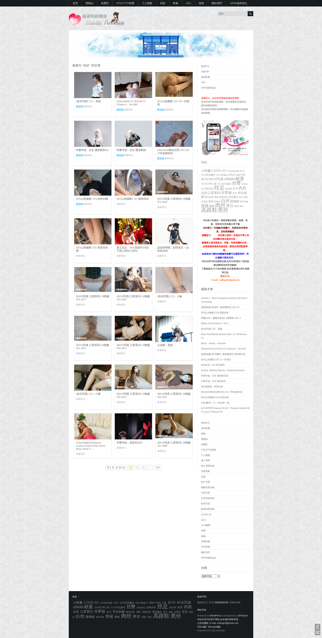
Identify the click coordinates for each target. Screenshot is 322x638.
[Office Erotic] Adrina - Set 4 (214, 323)
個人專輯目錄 (207, 466)
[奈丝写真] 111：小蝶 (88, 394)
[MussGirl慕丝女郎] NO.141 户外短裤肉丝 (221, 392)
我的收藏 (205, 77)
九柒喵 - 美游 (165, 345)
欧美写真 (205, 503)
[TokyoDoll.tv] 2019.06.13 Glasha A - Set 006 (131, 103)
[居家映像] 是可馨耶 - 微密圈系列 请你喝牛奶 (223, 354)
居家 (216, 197)
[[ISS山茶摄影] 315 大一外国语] (174, 97)
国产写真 (205, 482)
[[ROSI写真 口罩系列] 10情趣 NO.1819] (174, 194)
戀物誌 (89, 3)
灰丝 (211, 201)
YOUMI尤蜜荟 (224, 184)
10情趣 (206, 171)
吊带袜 (226, 193)
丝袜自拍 (141, 607)
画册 (203, 530)
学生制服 (119, 611)
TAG (203, 82)
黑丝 (223, 210)
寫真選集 (205, 471)
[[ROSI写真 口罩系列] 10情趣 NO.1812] (133, 389)
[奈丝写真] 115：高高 (88, 101)
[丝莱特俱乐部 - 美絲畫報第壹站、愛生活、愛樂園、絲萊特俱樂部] (97, 24)
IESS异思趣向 (208, 174)
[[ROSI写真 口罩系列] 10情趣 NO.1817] (92, 292)
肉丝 (220, 205)
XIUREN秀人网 (208, 184)
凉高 (204, 193)
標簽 (201, 3)
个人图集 (147, 3)
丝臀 (236, 183)
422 (158, 467)
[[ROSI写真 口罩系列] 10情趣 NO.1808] (174, 438)
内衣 (242, 188)
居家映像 (205, 541)
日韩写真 (205, 493)
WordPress (215, 615)
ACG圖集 (205, 525)
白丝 (225, 201)
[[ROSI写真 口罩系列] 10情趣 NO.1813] (133, 340)
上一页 (317, 626)
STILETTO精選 (125, 3)
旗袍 (246, 197)
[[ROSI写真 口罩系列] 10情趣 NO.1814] (92, 340)
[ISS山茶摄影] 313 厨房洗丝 (133, 198)
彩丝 (241, 197)
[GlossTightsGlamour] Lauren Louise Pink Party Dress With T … (90, 445)
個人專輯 (205, 460)
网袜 (212, 206)
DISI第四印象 (233, 171)
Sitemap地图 (214, 627)
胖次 (230, 206)
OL (244, 174)
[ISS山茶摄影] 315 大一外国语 (216, 359)
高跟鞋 (209, 210)
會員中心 (205, 66)
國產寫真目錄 (207, 487)
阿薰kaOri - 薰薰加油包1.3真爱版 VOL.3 (221, 318)
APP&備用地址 (238, 3)
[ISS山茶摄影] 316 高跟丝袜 (215, 312)
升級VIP (205, 71)
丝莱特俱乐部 (221, 602)
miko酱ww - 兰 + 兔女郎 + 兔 (215, 402)
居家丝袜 (223, 197)
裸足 (242, 206)
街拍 (236, 206)
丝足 (219, 188)
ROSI (205, 179)
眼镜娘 (234, 201)
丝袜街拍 (208, 188)
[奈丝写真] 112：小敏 (169, 296)
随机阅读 (317, 632)
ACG (188, 3)
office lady (234, 174)
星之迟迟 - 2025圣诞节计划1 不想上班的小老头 (133, 249)
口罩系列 (214, 193)
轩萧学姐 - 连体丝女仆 (130, 442)
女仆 (235, 193)
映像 (175, 3)
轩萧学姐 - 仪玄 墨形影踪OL (92, 150)
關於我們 (217, 3)
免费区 (105, 3)
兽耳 (235, 188)
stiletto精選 (234, 178)
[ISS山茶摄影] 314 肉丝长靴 (92, 198)
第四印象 (244, 201)
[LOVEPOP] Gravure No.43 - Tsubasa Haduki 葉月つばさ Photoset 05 (225, 410)
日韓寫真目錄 (207, 498)
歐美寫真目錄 (207, 509)
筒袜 (205, 205)
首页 (75, 3)
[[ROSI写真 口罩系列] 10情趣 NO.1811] (174, 389)
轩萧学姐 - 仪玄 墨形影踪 (131, 150)
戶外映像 (205, 547)
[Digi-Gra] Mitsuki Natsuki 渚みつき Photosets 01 (224, 336)
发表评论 (87, 106)
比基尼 (204, 201)
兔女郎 (228, 189)
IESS (242, 171)
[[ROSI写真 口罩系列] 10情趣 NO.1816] (133, 292)
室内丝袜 (209, 197)
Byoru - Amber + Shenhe (213, 343)
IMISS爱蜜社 (222, 175)
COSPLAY (218, 171)
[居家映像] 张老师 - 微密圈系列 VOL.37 (220, 307)
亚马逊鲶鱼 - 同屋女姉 (212, 386)
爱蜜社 (217, 201)
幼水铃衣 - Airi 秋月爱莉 (213, 365)
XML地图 (201, 627)
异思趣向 (233, 197)
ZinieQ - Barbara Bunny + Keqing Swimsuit (222, 370)
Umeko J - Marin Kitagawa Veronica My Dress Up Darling (224, 300)
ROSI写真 (216, 179)
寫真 (162, 3)
